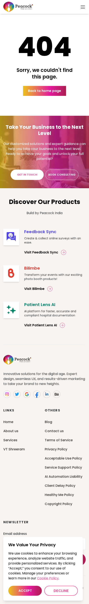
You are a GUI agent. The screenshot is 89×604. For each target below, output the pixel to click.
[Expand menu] (83, 7)
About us (10, 431)
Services (10, 440)
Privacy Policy (56, 449)
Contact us (54, 431)
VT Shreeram (14, 449)
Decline (61, 590)
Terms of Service (59, 440)
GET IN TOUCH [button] (27, 175)
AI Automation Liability (63, 476)
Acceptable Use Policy (63, 458)
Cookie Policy (48, 578)
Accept (25, 590)
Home (8, 422)
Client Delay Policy (60, 485)
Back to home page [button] (44, 90)
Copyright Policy (58, 504)
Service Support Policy (63, 467)
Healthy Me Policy (59, 494)
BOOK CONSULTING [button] (62, 175)
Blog (48, 422)
